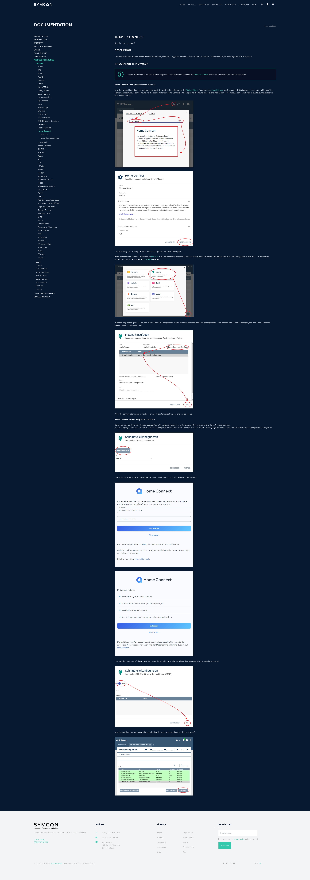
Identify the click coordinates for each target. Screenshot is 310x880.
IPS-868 (41, 149)
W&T (40, 233)
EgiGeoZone (43, 100)
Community (244, 4)
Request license (41, 842)
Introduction (41, 36)
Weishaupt (42, 237)
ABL (39, 70)
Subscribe (225, 845)
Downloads (230, 4)
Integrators (217, 4)
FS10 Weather (44, 117)
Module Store (192, 90)
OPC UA (41, 196)
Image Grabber (44, 145)
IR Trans (41, 152)
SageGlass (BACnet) (46, 206)
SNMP (40, 216)
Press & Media (188, 847)
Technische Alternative (47, 227)
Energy (39, 265)
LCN (39, 162)
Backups (39, 285)
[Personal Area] (262, 4)
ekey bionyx (43, 107)
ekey (40, 104)
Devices (39, 63)
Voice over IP (43, 230)
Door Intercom (44, 93)
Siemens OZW (44, 213)
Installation (40, 39)
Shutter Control (44, 210)
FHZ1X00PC (43, 114)
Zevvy (40, 257)
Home (182, 4)
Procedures (40, 56)
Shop (254, 4)
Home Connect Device (49, 138)
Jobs (184, 852)
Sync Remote (43, 223)
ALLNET (41, 77)
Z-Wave (41, 254)
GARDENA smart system (48, 121)
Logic (38, 262)
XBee (40, 250)
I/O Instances (41, 282)
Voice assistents (42, 272)
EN (260, 863)
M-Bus (40, 169)
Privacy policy (188, 837)
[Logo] (43, 4)
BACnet (41, 80)
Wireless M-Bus (44, 244)
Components (40, 53)
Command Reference (44, 293)
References (204, 4)
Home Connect (44, 131)
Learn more (39, 839)
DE (255, 863)
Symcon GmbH (56, 863)
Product (192, 4)
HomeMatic (43, 142)
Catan (40, 83)
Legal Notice (188, 832)
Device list (44, 134)
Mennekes (42, 176)
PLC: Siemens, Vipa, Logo (48, 200)
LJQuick (41, 166)
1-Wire (41, 66)
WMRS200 (42, 247)
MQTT (40, 183)
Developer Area (42, 296)
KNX (40, 159)
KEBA (40, 155)
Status (185, 842)
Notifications (41, 275)
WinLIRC (41, 240)
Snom (40, 220)
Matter (41, 172)
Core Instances (42, 278)
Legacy (39, 289)
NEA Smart (42, 189)
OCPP (40, 193)
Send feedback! (270, 26)
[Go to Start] (305, 866)
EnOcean (41, 110)
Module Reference (44, 60)
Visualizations (41, 268)
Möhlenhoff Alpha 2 (46, 186)
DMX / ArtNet (44, 90)
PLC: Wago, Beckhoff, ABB (49, 203)
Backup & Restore (43, 46)
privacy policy (239, 839)
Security (38, 43)
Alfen (40, 73)
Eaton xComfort (44, 97)
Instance (154, 256)
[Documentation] (267, 4)
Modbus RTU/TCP (45, 179)
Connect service (201, 74)
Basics (37, 49)
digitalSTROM (44, 87)
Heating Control (44, 127)
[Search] (273, 4)
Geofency (42, 124)
